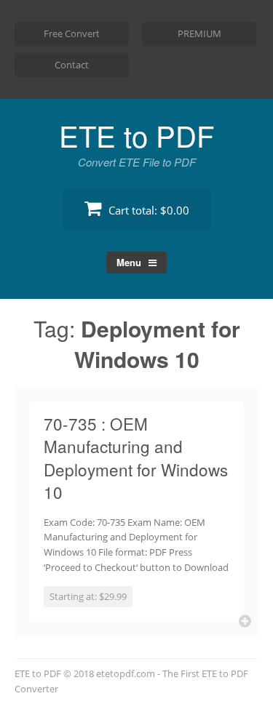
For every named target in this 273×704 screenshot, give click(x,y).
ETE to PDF (136, 135)
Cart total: (147, 210)
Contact (72, 64)
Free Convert (72, 33)
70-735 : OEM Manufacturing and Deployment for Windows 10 (136, 458)
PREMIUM (199, 33)
